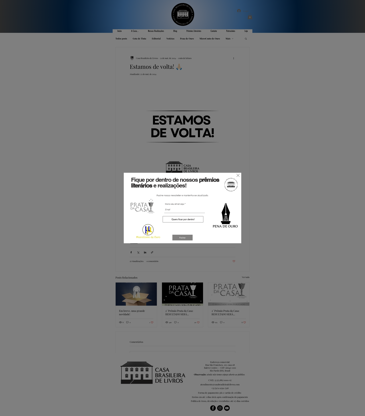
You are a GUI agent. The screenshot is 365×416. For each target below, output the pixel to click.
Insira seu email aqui (174, 204)
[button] (238, 175)
